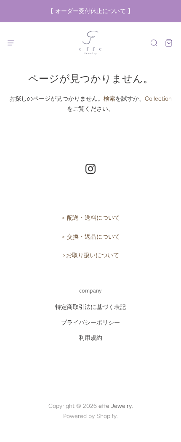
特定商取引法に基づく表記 (90, 307)
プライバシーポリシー (90, 322)
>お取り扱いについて (90, 255)
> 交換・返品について (90, 236)
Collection (158, 98)
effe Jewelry (115, 406)
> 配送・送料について (90, 217)
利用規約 (90, 337)
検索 (109, 98)
